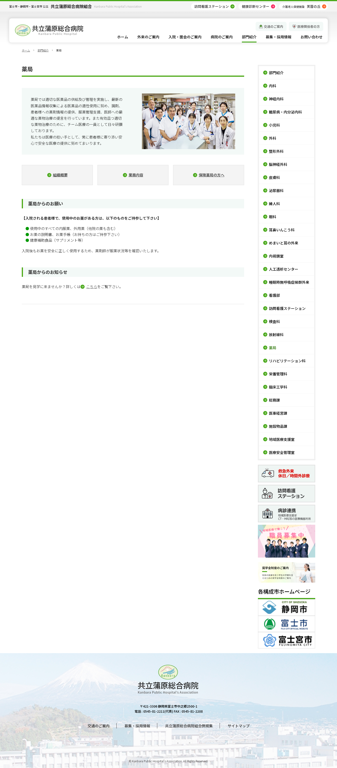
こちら (91, 286)
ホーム (26, 50)
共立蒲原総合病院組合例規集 (189, 725)
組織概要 (60, 175)
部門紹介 (43, 50)
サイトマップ (239, 725)
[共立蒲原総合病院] (49, 30)
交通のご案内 (273, 26)
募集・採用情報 (137, 725)
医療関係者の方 (308, 26)
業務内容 (136, 175)
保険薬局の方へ (211, 175)
